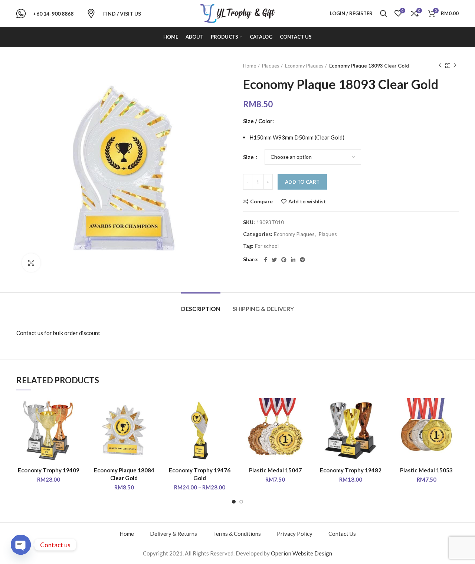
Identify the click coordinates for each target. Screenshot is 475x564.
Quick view (75, 427)
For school (267, 246)
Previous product (440, 65)
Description (200, 308)
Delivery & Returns (173, 533)
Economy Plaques (304, 66)
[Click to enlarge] (31, 262)
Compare (261, 201)
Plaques (270, 66)
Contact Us (342, 533)
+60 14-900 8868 (53, 13)
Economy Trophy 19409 (48, 470)
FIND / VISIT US (122, 13)
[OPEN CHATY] (21, 545)
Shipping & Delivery (263, 308)
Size (249, 157)
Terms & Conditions (237, 533)
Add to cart (302, 182)
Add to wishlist (307, 201)
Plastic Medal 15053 (426, 470)
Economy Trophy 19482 (350, 470)
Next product (455, 65)
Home (249, 66)
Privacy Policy (294, 533)
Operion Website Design (301, 553)
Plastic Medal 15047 (275, 470)
